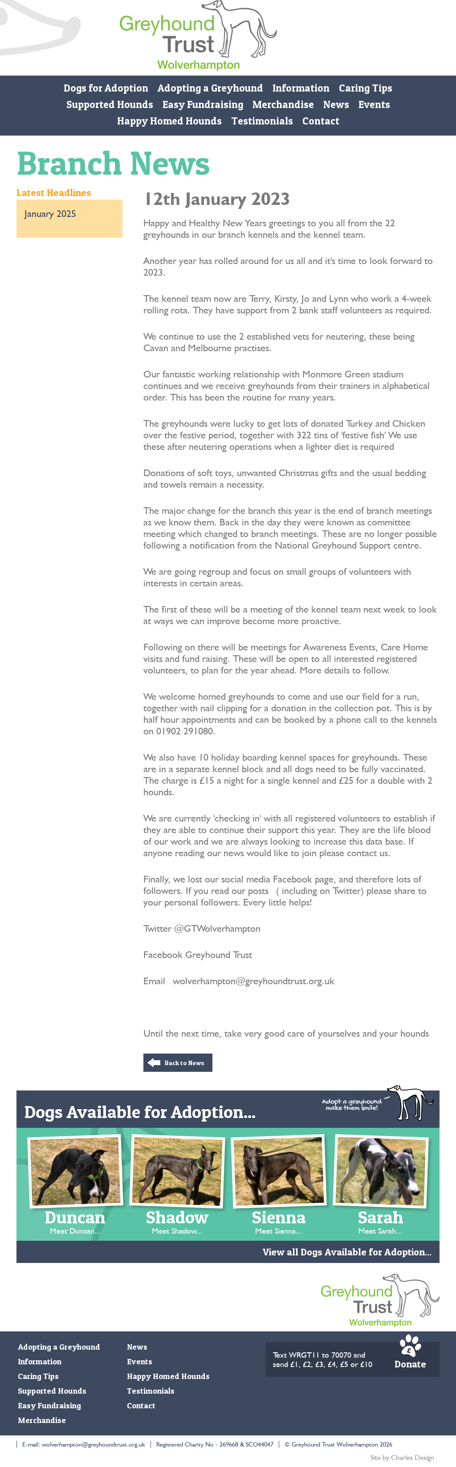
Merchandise (283, 104)
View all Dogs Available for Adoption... (347, 1252)
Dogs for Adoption (106, 88)
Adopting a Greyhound (210, 88)
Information (301, 88)
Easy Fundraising (203, 104)
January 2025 (50, 213)
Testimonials (262, 121)
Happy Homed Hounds (169, 121)
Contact (320, 121)
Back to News (184, 1062)
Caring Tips (365, 88)
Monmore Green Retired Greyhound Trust (198, 38)
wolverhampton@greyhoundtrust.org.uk (93, 1444)
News (336, 104)
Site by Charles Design (402, 1457)
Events (374, 104)
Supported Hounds (109, 104)
